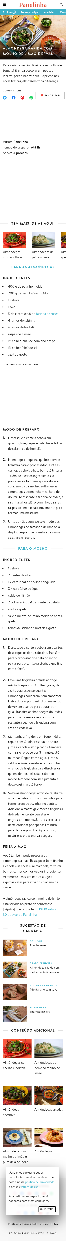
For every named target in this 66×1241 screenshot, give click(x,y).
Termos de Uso (48, 1224)
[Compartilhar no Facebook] (13, 97)
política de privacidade (39, 1182)
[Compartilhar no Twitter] (4, 97)
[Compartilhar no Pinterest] (22, 97)
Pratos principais (30, 12)
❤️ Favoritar (50, 95)
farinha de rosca (47, 313)
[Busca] (61, 4)
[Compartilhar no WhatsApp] (31, 97)
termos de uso (29, 1187)
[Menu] (4, 4)
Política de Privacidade (22, 1224)
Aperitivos (50, 12)
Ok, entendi (47, 1209)
